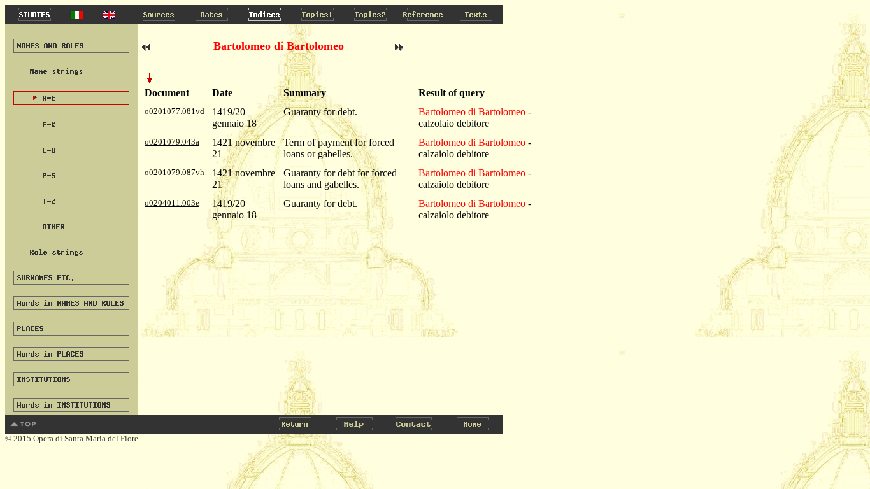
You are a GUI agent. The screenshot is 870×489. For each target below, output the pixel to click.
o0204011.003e (172, 203)
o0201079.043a (172, 141)
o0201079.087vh (174, 172)
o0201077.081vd (174, 111)
